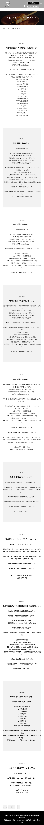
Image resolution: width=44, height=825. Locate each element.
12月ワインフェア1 (22, 790)
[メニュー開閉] (41, 4)
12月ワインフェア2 (22, 792)
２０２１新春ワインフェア (22, 511)
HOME (4, 28)
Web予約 (33, 3)
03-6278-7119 (33, 6)
